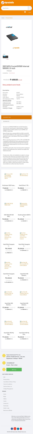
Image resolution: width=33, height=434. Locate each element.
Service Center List (7, 386)
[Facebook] (12, 429)
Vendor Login (6, 408)
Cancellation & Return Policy (9, 381)
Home (3, 18)
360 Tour (14, 369)
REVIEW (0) (6, 121)
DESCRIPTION (7, 117)
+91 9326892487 (10, 363)
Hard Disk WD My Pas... (9, 333)
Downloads (5, 405)
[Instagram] (15, 428)
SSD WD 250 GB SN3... (9, 215)
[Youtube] (21, 429)
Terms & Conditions (7, 384)
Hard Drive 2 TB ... (24, 185)
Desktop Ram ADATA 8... (24, 215)
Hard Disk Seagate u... (8, 245)
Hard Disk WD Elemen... (24, 274)
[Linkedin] (18, 429)
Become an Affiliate (7, 410)
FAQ (4, 377)
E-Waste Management (8, 388)
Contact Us (5, 403)
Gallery (4, 398)
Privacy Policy (6, 379)
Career (4, 401)
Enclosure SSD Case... (8, 185)
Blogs (4, 396)
